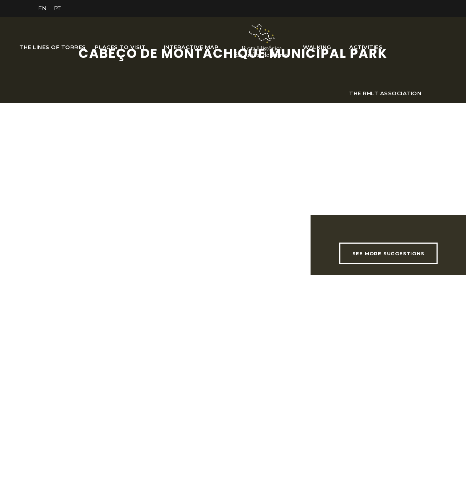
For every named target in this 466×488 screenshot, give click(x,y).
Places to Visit (120, 47)
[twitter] (398, 8)
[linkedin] (385, 8)
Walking (317, 47)
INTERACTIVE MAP (191, 47)
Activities (365, 47)
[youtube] (412, 8)
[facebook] (372, 8)
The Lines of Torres (52, 47)
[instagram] (425, 8)
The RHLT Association (385, 93)
